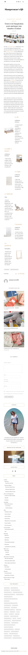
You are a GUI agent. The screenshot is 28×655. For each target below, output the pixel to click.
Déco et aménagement (9, 493)
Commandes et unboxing (10, 546)
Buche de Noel (7, 592)
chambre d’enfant (9, 51)
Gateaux (18, 609)
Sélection (7, 535)
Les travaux (7, 505)
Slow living (7, 550)
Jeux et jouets (8, 514)
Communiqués (8, 569)
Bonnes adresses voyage (9, 577)
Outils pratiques (8, 507)
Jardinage (7, 554)
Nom (5, 374)
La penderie (8, 244)
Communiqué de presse (9, 594)
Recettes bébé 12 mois (10, 491)
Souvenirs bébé (15, 631)
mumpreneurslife (14, 280)
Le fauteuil (8, 194)
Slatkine (17, 629)
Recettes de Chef (9, 483)
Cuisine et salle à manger (10, 495)
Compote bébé (19, 594)
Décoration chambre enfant (10, 603)
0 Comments (6, 273)
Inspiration (7, 537)
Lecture (7, 552)
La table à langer (8, 150)
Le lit (16, 117)
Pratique (5, 565)
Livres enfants (8, 516)
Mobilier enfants (14, 269)
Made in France (14, 616)
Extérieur (7, 500)
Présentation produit (9, 529)
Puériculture (7, 518)
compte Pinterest (11, 46)
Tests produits (7, 527)
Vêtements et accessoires (10, 520)
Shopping (6, 533)
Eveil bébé (14, 607)
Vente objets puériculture (10, 562)
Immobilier (6, 502)
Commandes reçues (17, 592)
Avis (5, 531)
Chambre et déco (8, 511)
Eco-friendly (7, 605)
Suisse (6, 633)
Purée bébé (7, 622)
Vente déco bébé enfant (10, 560)
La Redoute (13, 80)
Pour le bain (7, 620)
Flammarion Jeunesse (9, 609)
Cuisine (5, 479)
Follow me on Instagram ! (22, 651)
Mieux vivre (6, 548)
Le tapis (17, 171)
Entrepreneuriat (8, 573)
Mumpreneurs (7, 618)
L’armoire (18, 224)
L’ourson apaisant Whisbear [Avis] (11, 328)
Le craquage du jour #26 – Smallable (11, 307)
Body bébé (7, 590)
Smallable (7, 631)
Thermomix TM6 (8, 635)
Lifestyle (5, 571)
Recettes (7, 481)
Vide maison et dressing (9, 556)
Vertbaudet (16, 635)
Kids (5, 510)
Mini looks (7, 539)
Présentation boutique (9, 542)
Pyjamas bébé (15, 622)
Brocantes (7, 544)
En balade (15, 605)
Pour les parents (8, 525)
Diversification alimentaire (10, 598)
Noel (14, 618)
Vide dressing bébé (9, 558)
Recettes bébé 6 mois (10, 489)
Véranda (6, 497)
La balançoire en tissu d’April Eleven (11, 348)
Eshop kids (7, 607)
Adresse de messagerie (6, 380)
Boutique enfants (15, 590)
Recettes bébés (8, 485)
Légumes (6, 616)
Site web (5, 386)
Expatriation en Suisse (9, 575)
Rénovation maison (9, 503)
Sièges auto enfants (8, 629)
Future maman (8, 523)
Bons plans (7, 566)
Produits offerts (16, 620)
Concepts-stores (8, 596)
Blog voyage (7, 579)
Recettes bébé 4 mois (10, 487)
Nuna (19, 618)
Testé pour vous (13, 633)
